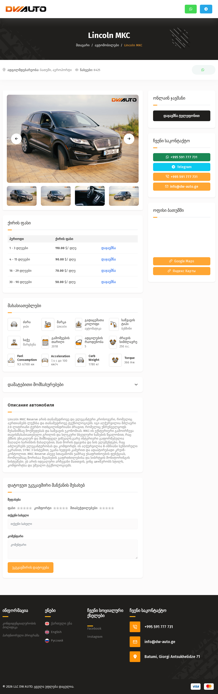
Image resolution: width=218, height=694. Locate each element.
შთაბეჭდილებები (84, 508)
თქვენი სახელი (18, 515)
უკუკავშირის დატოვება (30, 567)
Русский (57, 640)
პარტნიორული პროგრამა (21, 635)
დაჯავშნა (108, 248)
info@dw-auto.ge (160, 641)
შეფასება (14, 499)
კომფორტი (43, 508)
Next (129, 139)
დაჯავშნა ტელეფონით (182, 116)
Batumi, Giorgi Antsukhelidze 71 (172, 656)
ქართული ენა (61, 623)
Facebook (94, 628)
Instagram (95, 637)
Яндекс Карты (184, 271)
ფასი (11, 508)
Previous (16, 139)
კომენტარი (15, 536)
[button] (73, 384)
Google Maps (184, 261)
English (56, 632)
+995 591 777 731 (159, 626)
